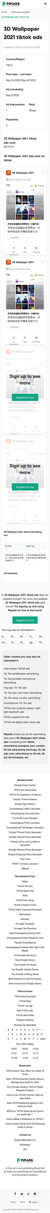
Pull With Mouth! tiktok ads (15, 642)
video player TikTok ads (17, 668)
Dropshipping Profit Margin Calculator (25, 827)
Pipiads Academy (25, 1019)
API (25, 1149)
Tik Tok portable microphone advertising (19, 680)
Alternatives (25, 914)
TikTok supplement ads (16, 717)
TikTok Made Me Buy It (25, 955)
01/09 (14, 1057)
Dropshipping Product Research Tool (25, 937)
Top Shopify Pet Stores (25, 964)
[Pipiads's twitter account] (22, 1194)
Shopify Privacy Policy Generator (25, 832)
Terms (22, 1202)
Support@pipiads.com (25, 1139)
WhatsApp (25, 1144)
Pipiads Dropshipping (25, 942)
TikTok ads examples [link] (20, 12)
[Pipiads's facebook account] (15, 1194)
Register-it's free (25, 397)
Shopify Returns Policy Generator (25, 849)
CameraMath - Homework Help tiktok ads (6, 642)
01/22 (35, 1048)
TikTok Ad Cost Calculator (25, 818)
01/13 (25, 1053)
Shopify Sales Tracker (25, 785)
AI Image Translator (25, 923)
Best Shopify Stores (25, 960)
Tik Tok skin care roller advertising (23, 692)
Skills (25, 895)
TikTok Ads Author (25, 1015)
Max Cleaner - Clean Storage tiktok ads (15, 636)
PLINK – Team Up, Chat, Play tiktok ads (25, 642)
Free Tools (25, 859)
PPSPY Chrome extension (25, 863)
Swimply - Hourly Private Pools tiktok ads (34, 636)
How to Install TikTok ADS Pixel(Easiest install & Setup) (25, 1125)
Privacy (13, 1202)
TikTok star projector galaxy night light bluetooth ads (22, 709)
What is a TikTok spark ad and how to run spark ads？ (25, 1112)
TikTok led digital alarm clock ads (22, 722)
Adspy (25, 881)
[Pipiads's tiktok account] (28, 1194)
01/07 (35, 1057)
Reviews (25, 919)
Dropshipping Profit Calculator (25, 822)
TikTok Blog (25, 1001)
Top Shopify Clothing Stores (25, 974)
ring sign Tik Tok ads (15, 687)
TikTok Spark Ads (25, 890)
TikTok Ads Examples (25, 996)
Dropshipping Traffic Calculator (25, 808)
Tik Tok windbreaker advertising (21, 673)
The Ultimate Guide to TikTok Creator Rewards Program (25, 1088)
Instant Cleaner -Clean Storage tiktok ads (6, 636)
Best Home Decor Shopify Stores (25, 983)
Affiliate (25, 868)
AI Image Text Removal (25, 928)
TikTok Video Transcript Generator (25, 909)
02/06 (25, 1048)
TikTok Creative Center (25, 904)
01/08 (25, 1057)
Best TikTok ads (25, 1010)
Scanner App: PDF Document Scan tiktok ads (43, 636)
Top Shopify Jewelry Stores (25, 969)
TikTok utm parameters (25, 789)
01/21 (14, 1053)
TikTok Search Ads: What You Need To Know (25, 1072)
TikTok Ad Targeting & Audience (25, 794)
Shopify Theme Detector (25, 799)
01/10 (35, 1053)
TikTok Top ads (25, 1005)
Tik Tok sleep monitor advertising (22, 698)
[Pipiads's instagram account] (35, 1194)
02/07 (14, 1048)
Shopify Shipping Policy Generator (25, 854)
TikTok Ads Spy (25, 886)
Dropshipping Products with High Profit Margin (25, 949)
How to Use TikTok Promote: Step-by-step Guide (25, 1096)
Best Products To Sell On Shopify (25, 978)
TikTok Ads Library (25, 900)
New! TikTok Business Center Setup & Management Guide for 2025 (25, 1080)
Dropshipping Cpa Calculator (25, 813)
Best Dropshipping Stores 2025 (25, 933)
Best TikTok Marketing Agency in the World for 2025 (25, 1104)
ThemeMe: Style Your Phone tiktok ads (43, 642)
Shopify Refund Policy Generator (25, 836)
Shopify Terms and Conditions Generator (25, 843)
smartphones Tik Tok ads (18, 703)
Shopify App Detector (25, 804)
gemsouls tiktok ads (34, 642)
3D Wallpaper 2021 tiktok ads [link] (15, 17)
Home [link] (5, 12)
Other (41, 1038)
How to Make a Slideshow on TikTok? (25, 1119)
